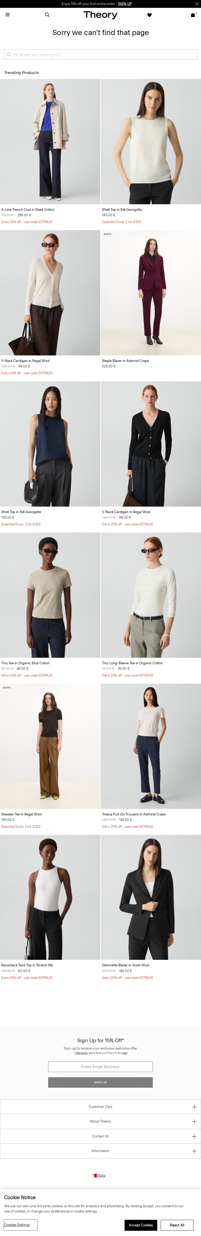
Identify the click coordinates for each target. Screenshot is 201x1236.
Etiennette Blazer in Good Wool (125, 965)
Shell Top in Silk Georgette (122, 210)
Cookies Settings (17, 1225)
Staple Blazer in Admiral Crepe (125, 361)
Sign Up (100, 1082)
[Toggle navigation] (7, 15)
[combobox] (100, 54)
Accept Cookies (141, 1225)
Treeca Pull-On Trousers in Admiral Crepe (134, 814)
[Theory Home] (100, 15)
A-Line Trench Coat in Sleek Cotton (27, 210)
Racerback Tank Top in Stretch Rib (27, 965)
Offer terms (81, 1052)
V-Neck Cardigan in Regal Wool (25, 361)
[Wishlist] (149, 15)
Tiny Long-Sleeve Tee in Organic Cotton (132, 663)
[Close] (197, 3)
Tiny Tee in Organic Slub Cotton (25, 663)
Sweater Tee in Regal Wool (21, 814)
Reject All (177, 1225)
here (124, 1052)
